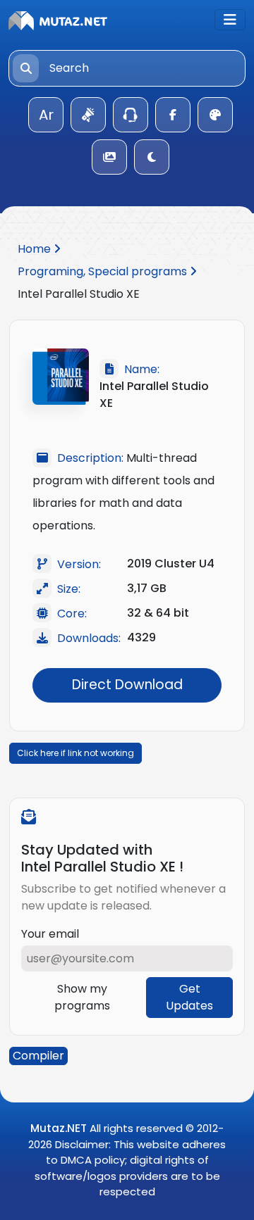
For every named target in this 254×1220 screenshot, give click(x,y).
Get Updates (189, 997)
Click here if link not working (75, 753)
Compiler (38, 1056)
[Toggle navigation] (230, 19)
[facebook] (172, 114)
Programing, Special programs (104, 271)
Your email (50, 934)
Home (36, 249)
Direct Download (127, 684)
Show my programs (82, 997)
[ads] (88, 114)
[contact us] (130, 114)
